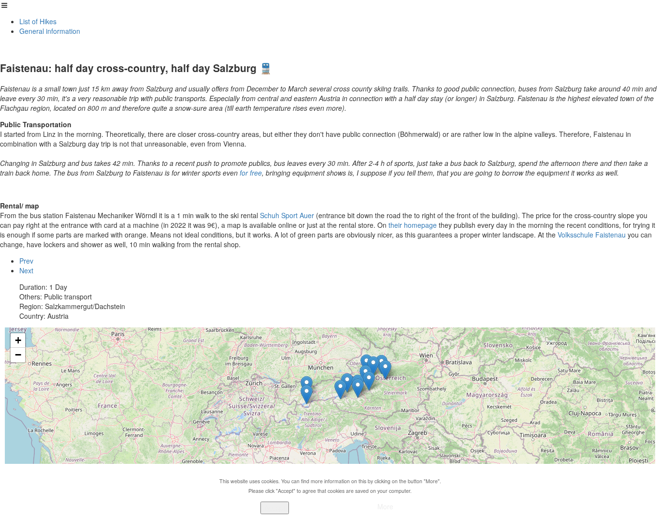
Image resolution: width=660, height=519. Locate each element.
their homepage (412, 225)
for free (251, 173)
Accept (274, 508)
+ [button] (18, 340)
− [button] (18, 355)
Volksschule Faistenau (592, 234)
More (385, 506)
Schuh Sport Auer (287, 215)
